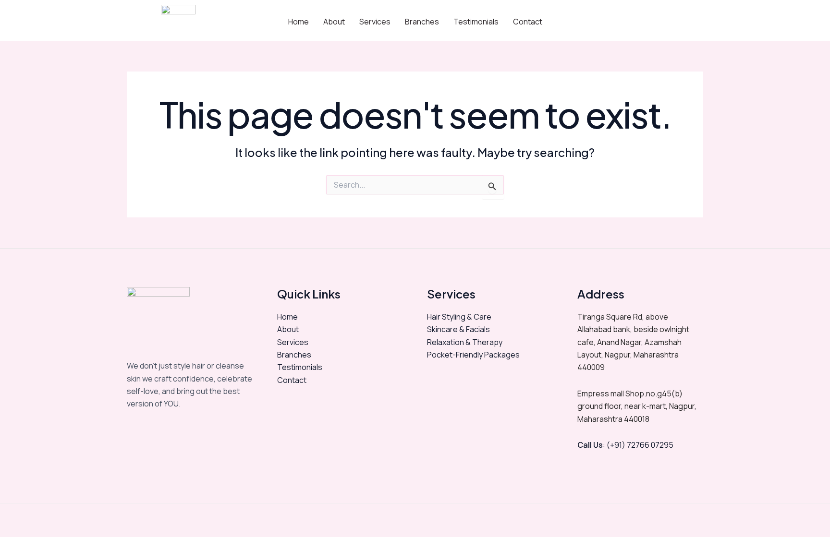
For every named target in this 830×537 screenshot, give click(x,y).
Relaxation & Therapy (464, 342)
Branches (422, 21)
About (334, 21)
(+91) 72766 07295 (639, 445)
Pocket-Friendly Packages (473, 354)
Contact (527, 21)
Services (375, 21)
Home (298, 21)
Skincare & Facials (458, 329)
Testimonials (476, 21)
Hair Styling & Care (459, 316)
